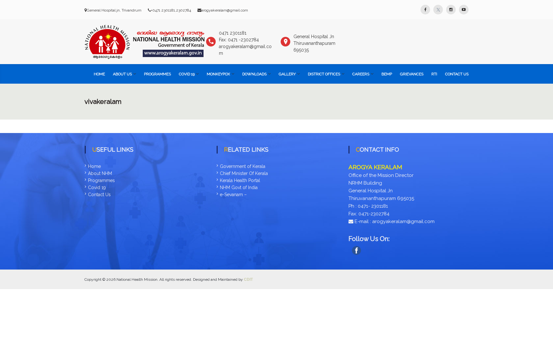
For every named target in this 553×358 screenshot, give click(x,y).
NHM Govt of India (239, 187)
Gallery (287, 74)
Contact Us (457, 74)
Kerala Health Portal (240, 180)
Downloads (254, 74)
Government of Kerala (242, 166)
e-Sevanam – (233, 194)
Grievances (411, 74)
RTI (434, 74)
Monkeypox (218, 74)
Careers (360, 74)
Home (99, 74)
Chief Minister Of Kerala (244, 173)
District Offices (324, 74)
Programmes (157, 74)
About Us (122, 74)
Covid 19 (97, 187)
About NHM (100, 173)
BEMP (386, 74)
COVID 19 (187, 74)
